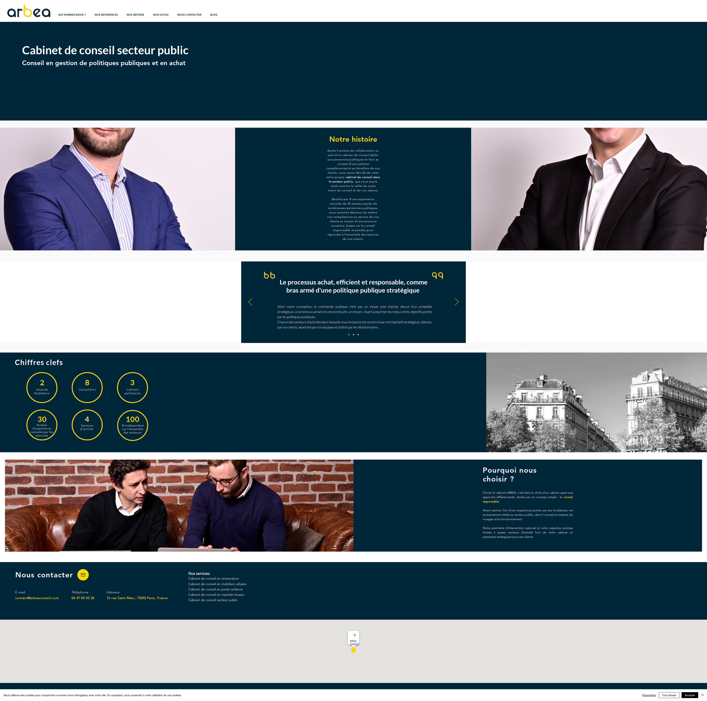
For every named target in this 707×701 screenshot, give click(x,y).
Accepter (690, 695)
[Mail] (83, 574)
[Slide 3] (358, 334)
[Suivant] (457, 302)
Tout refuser (669, 695)
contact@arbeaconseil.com (37, 598)
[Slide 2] (353, 334)
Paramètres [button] (649, 695)
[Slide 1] (348, 334)
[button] (106, 14)
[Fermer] (702, 695)
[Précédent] (250, 302)
